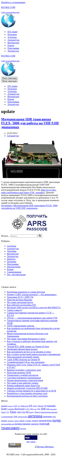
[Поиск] (40, 236)
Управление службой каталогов (22, 375)
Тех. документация (16, 274)
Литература (13, 51)
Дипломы (11, 251)
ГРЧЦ (23, 412)
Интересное (13, 42)
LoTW (27, 409)
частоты (23, 429)
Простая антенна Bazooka (19, 300)
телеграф (44, 423)
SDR (43, 408)
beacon (10, 406)
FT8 (45, 406)
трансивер (10, 427)
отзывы (28, 421)
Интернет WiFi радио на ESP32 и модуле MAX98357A (34, 307)
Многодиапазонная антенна (46, 412)
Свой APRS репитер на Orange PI (23, 359)
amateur (4, 406)
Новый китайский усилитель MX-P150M (27, 388)
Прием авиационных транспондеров (25, 380)
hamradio (51, 406)
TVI (7, 412)
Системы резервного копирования (24, 378)
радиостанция (22, 423)
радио (56, 420)
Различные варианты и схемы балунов (26, 292)
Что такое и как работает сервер (22, 383)
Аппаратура (13, 40)
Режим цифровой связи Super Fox (23, 385)
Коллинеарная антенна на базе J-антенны (27, 396)
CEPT (15, 406)
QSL (38, 409)
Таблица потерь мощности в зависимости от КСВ (31, 391)
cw (19, 406)
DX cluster (12, 31)
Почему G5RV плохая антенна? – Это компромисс (32, 294)
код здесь (31, 441)
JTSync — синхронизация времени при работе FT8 (32, 318)
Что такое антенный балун (20, 302)
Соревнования (14, 272)
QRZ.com (33, 409)
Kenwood (20, 408)
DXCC (35, 406)
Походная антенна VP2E (19, 372)
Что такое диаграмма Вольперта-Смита (26, 339)
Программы (13, 48)
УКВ (15, 417)
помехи (35, 420)
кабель (16, 421)
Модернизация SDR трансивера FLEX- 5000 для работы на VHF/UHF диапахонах (30, 123)
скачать (34, 423)
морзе (22, 420)
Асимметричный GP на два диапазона (26, 362)
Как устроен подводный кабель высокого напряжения (33, 354)
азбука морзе (22, 417)
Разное (10, 45)
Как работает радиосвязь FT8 (21, 305)
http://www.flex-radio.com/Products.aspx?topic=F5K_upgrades (29, 191)
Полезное (12, 34)
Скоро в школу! (14, 310)
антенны (47, 416)
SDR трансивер (51, 409)
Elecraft (40, 406)
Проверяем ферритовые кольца (22, 349)
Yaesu (13, 411)
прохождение (45, 420)
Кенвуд (31, 412)
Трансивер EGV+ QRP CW (20, 297)
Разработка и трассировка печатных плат (27, 393)
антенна (35, 416)
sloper (3, 412)
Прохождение (13, 267)
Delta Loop (24, 406)
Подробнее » (29, 206)
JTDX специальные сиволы (20, 326)
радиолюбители (7, 424)
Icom (4, 408)
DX (30, 406)
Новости (11, 259)
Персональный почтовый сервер (23, 357)
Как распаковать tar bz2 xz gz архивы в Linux (29, 352)
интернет (10, 421)
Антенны (12, 37)
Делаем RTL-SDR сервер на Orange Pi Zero (28, 346)
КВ (27, 412)
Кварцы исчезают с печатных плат (24, 370)
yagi (19, 412)
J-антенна (10, 409)
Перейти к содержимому (13, 2)
